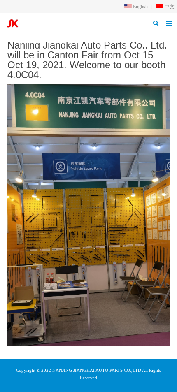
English (140, 6)
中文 (169, 6)
